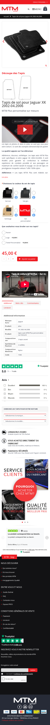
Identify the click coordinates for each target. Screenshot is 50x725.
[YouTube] (25, 707)
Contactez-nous (9, 600)
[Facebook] (19, 707)
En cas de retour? (9, 624)
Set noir (8, 201)
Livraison (7, 308)
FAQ (4, 596)
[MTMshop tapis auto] (10, 9)
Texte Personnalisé (17, 243)
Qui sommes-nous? (10, 568)
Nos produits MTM (9, 576)
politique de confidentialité (23, 674)
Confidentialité (8, 628)
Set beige (7, 219)
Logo (11, 237)
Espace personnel (39, 2)
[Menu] (36, 9)
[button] (25, 130)
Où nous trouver (9, 572)
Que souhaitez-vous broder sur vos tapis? (20, 226)
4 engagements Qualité (11, 580)
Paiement (6, 616)
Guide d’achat (8, 592)
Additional (8, 303)
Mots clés (19, 303)
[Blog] (30, 707)
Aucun (8, 232)
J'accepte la (19, 674)
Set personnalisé (25, 220)
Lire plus (5, 177)
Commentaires (33, 303)
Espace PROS (8, 604)
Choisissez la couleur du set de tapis (18, 183)
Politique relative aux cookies (12, 720)
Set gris (25, 201)
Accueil (6, 16)
